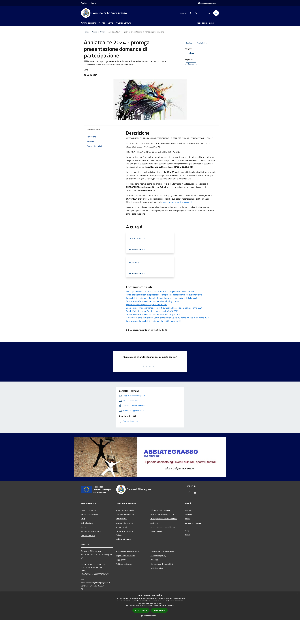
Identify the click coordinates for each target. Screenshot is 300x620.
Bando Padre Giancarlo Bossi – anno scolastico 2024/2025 (152, 311)
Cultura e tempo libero (125, 514)
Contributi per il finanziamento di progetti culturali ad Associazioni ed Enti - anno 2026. (164, 307)
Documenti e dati (88, 535)
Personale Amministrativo (91, 531)
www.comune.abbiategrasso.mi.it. (177, 202)
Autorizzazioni (156, 531)
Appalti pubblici (122, 527)
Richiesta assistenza (124, 564)
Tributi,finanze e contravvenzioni (163, 518)
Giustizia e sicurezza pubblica (162, 514)
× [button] (297, 594)
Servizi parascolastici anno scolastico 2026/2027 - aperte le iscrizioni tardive (160, 291)
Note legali (154, 559)
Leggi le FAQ (121, 559)
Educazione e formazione (160, 510)
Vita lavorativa (121, 518)
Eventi (187, 534)
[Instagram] (195, 13)
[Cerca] (216, 13)
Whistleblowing (156, 568)
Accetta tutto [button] (141, 610)
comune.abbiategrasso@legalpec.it (95, 582)
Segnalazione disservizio (125, 555)
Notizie (188, 510)
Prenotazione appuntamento (127, 551)
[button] (150, 615)
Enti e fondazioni (87, 523)
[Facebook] (189, 13)
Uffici (83, 518)
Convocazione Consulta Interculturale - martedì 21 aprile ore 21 (154, 314)
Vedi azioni (201, 43)
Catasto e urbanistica (124, 531)
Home (86, 31)
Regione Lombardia (88, 3)
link (172, 605)
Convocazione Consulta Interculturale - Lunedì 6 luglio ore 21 (153, 301)
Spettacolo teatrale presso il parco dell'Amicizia (146, 304)
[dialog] (150, 606)
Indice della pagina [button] (93, 129)
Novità (94, 31)
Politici (83, 527)
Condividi (189, 43)
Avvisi (102, 31)
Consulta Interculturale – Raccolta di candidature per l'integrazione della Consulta (162, 298)
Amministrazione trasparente (162, 551)
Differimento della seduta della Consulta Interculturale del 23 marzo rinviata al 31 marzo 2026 (167, 317)
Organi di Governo (88, 510)
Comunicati (189, 514)
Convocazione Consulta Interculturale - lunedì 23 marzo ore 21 (154, 321)
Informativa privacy (158, 555)
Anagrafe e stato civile (125, 510)
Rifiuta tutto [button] (159, 610)
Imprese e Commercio (124, 523)
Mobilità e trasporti (123, 538)
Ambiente (154, 522)
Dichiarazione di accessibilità (161, 564)
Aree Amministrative (89, 514)
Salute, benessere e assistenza (162, 527)
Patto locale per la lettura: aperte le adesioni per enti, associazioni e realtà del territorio (164, 294)
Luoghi (188, 530)
